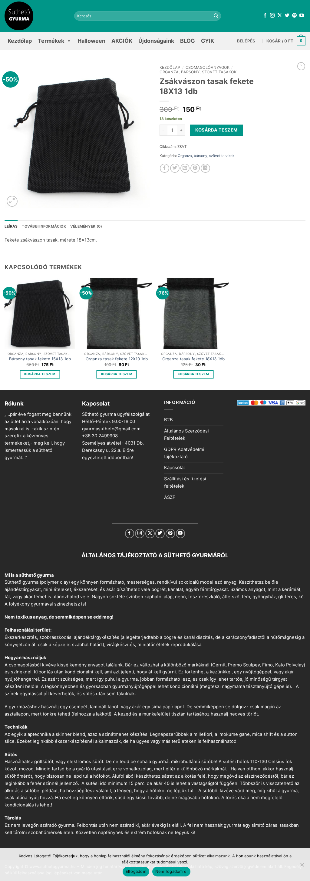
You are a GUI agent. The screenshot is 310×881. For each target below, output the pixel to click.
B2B (168, 419)
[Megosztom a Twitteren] (175, 168)
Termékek (51, 41)
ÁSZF (169, 497)
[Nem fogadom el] (301, 866)
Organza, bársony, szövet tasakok (198, 72)
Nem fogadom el (171, 871)
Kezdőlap (20, 41)
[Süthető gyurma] (35, 16)
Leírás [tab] (11, 226)
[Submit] (216, 16)
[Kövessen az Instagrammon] (272, 15)
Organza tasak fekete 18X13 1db (193, 358)
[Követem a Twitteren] (287, 15)
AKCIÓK (121, 41)
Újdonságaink (156, 41)
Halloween (91, 41)
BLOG (187, 41)
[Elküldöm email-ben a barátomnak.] (185, 168)
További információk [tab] (44, 226)
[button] (246, 41)
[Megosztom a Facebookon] (164, 168)
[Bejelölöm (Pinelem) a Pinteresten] (195, 168)
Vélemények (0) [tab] (86, 226)
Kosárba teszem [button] (40, 374)
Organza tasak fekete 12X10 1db (117, 358)
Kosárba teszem (216, 129)
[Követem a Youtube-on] (301, 15)
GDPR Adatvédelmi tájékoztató (184, 453)
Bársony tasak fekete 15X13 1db (40, 358)
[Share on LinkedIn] (205, 168)
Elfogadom (136, 871)
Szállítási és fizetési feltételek (185, 482)
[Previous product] (301, 66)
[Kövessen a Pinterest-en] (294, 15)
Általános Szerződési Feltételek (186, 434)
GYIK (207, 41)
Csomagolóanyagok (207, 67)
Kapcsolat (174, 467)
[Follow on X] (279, 15)
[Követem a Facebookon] (265, 15)
